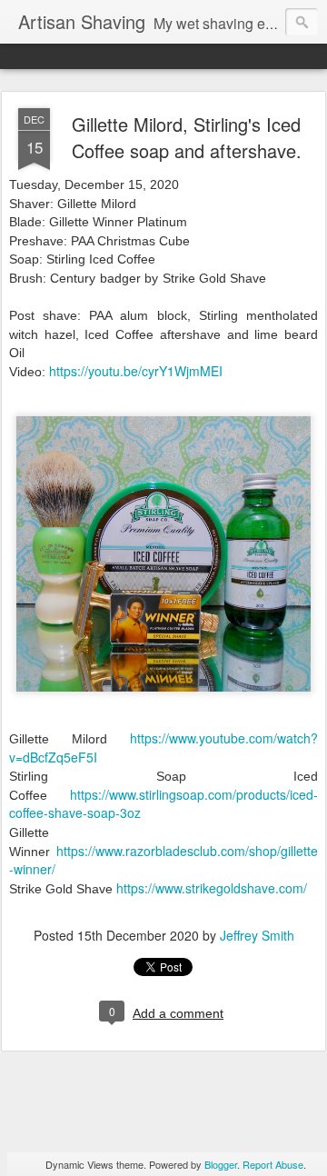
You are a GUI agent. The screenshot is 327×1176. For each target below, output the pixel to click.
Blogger (220, 1164)
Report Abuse (273, 1164)
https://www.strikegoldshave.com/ (211, 888)
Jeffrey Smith (257, 935)
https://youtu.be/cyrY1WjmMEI (136, 371)
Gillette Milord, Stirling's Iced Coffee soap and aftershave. (187, 137)
